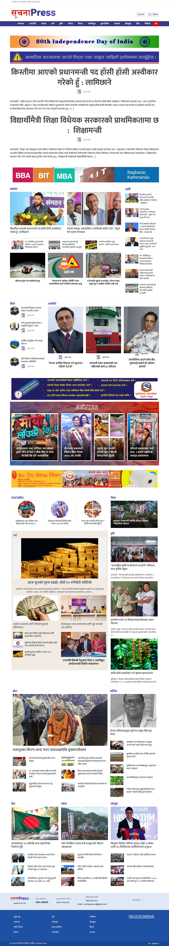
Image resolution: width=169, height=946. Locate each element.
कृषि (61, 23)
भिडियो (147, 23)
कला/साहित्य (17, 498)
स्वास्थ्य (117, 23)
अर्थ (52, 23)
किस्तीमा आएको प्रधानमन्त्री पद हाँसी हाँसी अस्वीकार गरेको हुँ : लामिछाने (84, 77)
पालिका (113, 691)
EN (156, 23)
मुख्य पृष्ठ (17, 917)
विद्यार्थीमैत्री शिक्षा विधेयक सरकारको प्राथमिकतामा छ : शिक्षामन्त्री (84, 125)
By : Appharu (153, 943)
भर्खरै (128, 189)
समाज (43, 23)
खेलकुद (128, 23)
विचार (80, 23)
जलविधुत (92, 23)
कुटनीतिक (105, 23)
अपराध (92, 932)
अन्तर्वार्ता (52, 303)
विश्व (138, 23)
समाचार (21, 23)
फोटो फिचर (18, 927)
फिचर (113, 498)
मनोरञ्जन (55, 922)
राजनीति (32, 23)
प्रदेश (15, 691)
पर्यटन (70, 23)
